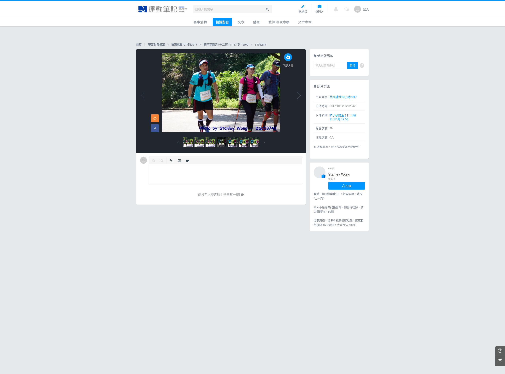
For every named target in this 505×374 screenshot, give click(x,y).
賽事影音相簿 (156, 44)
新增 (352, 65)
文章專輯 (305, 22)
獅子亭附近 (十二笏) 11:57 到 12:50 (226, 44)
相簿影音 (222, 22)
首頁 (139, 44)
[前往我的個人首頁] (357, 9)
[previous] (178, 142)
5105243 (260, 44)
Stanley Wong (339, 174)
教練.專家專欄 (279, 22)
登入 (366, 9)
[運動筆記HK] (162, 9)
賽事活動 (200, 22)
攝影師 (331, 178)
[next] (264, 142)
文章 (241, 22)
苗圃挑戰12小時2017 (184, 44)
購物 (256, 22)
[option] (188, 142)
